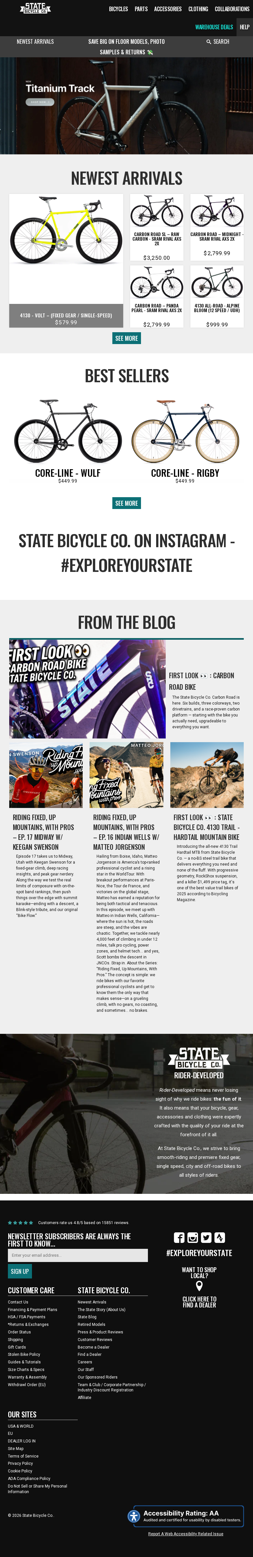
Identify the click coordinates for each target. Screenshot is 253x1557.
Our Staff (86, 1369)
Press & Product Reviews (100, 1332)
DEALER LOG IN (22, 1441)
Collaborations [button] (232, 9)
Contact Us (18, 1302)
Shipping (15, 1339)
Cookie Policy (20, 1471)
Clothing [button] (198, 9)
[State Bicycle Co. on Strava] (219, 1241)
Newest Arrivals (35, 41)
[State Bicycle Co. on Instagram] (192, 1241)
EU (10, 1433)
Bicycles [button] (118, 9)
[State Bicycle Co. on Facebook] (179, 1241)
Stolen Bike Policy (24, 1354)
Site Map (15, 1448)
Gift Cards (17, 1347)
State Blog (87, 1317)
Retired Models (91, 1324)
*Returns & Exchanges (28, 1324)
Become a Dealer (93, 1347)
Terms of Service (23, 1456)
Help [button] (245, 27)
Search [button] (221, 41)
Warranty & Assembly (27, 1377)
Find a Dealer (89, 1354)
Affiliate (84, 1397)
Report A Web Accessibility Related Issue (185, 1534)
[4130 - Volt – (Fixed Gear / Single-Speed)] (66, 232)
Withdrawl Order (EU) (27, 1385)
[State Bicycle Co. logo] (35, 8)
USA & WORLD (21, 1426)
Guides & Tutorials (24, 1362)
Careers (85, 1362)
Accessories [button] (168, 9)
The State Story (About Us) (102, 1309)
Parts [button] (141, 9)
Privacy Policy (20, 1463)
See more (126, 338)
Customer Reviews (95, 1339)
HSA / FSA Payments (26, 1317)
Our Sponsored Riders (98, 1377)
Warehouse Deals (214, 27)
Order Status (19, 1332)
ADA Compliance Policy (29, 1478)
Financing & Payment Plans (32, 1309)
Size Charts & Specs (26, 1369)
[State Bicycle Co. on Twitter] (206, 1241)
